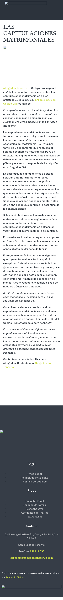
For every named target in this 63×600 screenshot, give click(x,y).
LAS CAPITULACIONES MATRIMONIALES (29, 33)
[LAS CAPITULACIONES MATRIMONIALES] (31, 64)
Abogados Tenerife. (15, 88)
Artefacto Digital (15, 577)
